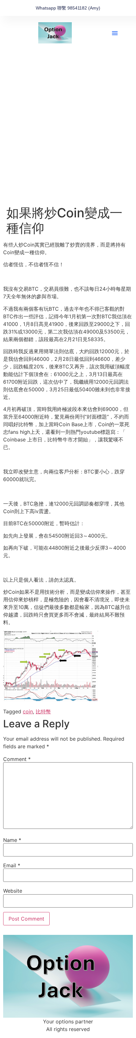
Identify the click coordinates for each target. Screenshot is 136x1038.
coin (28, 711)
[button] (115, 33)
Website (12, 890)
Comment (17, 759)
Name (12, 840)
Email (11, 865)
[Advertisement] (68, 134)
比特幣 (43, 711)
